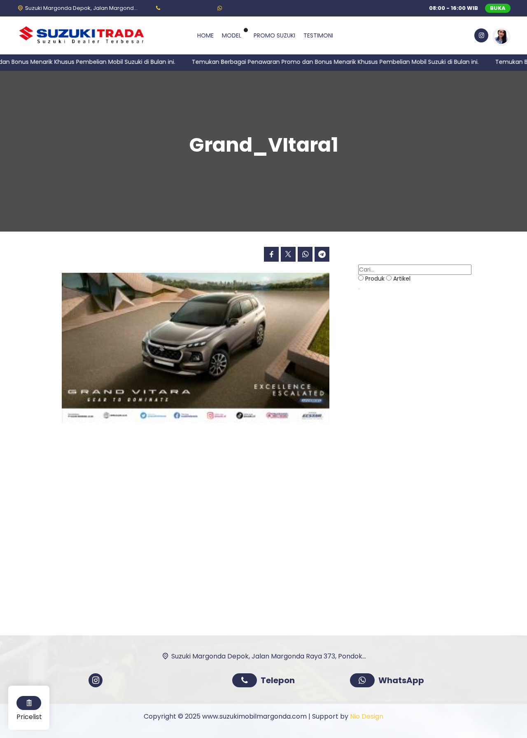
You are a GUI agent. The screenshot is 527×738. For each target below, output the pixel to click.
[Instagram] (480, 37)
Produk (375, 278)
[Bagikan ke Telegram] (322, 254)
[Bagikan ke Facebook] (271, 254)
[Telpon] (246, 681)
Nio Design (366, 716)
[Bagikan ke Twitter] (288, 254)
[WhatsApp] (364, 681)
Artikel (401, 278)
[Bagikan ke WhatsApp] (305, 254)
